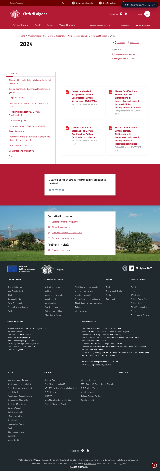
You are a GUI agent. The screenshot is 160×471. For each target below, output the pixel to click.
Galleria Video (136, 303)
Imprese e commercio (83, 291)
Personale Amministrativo (18, 307)
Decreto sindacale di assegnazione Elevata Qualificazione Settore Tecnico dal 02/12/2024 (83, 132)
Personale (60, 35)
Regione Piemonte (16, 3)
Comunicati (110, 299)
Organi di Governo (15, 287)
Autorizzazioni (50, 303)
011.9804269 (16, 331)
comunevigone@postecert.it (24, 340)
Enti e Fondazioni (15, 303)
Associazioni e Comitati (140, 315)
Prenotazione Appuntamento (20, 396)
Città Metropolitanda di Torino (56, 384)
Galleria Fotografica (139, 299)
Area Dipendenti (87, 400)
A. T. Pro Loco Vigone (89, 388)
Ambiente (48, 291)
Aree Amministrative (16, 291)
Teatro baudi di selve (114, 291)
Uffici (10, 295)
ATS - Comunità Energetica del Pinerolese (98, 384)
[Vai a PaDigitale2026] (137, 268)
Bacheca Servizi (14, 408)
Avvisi (108, 295)
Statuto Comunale (15, 412)
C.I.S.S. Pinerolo (50, 392)
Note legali (12, 420)
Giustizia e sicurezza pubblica (86, 287)
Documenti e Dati (15, 299)
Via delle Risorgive (88, 380)
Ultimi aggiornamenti (16, 432)
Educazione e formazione (54, 315)
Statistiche (12, 436)
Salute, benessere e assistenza (87, 299)
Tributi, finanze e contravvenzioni (88, 303)
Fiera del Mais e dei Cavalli (55, 404)
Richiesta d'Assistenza (17, 404)
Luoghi (133, 291)
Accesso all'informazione (100, 25)
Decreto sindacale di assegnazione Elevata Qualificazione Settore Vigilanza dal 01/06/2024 (84, 96)
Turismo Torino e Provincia (91, 396)
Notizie (109, 287)
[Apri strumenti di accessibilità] (154, 465)
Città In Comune (128, 459)
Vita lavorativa (81, 311)
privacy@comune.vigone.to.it (99, 364)
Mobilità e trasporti (82, 295)
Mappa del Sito (14, 440)
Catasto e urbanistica (53, 307)
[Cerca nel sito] (147, 14)
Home (22, 35)
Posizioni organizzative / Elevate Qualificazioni (87, 35)
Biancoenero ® (90, 463)
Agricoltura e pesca (52, 287)
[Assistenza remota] (137, 459)
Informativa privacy (16, 416)
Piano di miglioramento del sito (20, 388)
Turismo (78, 307)
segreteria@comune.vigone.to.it (26, 343)
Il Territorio (135, 295)
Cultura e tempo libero (53, 311)
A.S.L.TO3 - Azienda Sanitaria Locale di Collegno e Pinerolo (68, 388)
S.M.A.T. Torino (50, 396)
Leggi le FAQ (13, 392)
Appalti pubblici (50, 299)
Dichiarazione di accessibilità (19, 384)
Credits (10, 428)
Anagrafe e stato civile (53, 295)
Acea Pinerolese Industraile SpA (57, 400)
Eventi (133, 287)
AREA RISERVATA (80, 466)
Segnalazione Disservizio (18, 400)
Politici (10, 311)
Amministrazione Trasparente (40, 35)
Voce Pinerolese (87, 392)
